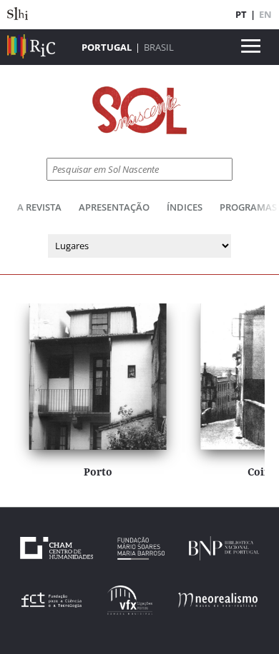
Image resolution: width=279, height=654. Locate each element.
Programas (248, 207)
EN (265, 14)
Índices (184, 207)
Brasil (159, 47)
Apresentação (114, 207)
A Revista (39, 207)
